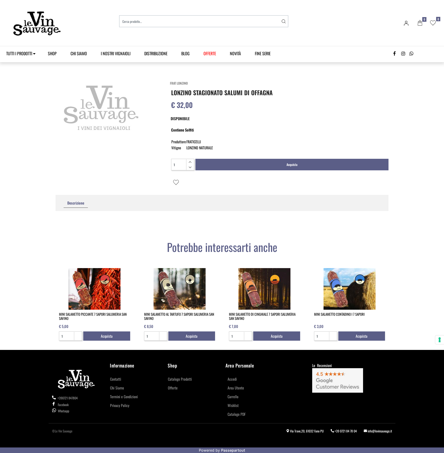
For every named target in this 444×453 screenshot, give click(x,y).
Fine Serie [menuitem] (263, 53)
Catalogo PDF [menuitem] (237, 414)
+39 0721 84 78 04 (345, 431)
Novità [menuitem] (235, 53)
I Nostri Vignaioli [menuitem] (115, 53)
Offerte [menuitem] (173, 388)
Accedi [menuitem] (232, 379)
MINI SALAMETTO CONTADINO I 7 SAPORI (339, 314)
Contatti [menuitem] (115, 379)
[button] (284, 21)
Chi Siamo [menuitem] (79, 53)
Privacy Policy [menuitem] (119, 405)
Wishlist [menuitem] (233, 405)
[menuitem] (210, 53)
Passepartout (233, 450)
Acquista (292, 164)
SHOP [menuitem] (52, 53)
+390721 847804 (67, 397)
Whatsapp (63, 410)
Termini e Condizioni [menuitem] (124, 396)
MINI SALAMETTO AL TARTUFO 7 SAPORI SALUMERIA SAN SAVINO (179, 316)
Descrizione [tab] (75, 203)
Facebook (63, 404)
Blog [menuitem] (185, 53)
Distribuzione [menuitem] (155, 53)
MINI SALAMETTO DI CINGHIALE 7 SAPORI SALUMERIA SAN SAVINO (262, 316)
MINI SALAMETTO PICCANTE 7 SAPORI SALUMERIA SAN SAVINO (93, 316)
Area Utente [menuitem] (236, 388)
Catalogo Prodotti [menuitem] (180, 379)
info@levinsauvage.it (379, 431)
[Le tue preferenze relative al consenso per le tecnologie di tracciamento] (439, 339)
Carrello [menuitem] (233, 396)
